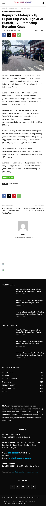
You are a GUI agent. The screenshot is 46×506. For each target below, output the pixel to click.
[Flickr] (23, 487)
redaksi (9, 30)
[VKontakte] (33, 487)
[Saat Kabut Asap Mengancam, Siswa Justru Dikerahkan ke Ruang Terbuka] (8, 292)
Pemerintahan (13, 8)
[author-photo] (23, 231)
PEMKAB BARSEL (25, 8)
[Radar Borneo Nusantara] (23, 2)
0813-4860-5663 (13, 453)
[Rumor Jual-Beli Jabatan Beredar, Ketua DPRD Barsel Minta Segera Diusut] (8, 304)
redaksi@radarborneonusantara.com (19, 458)
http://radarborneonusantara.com (23, 237)
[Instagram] (28, 487)
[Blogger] (12, 487)
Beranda (4, 8)
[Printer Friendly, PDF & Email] (8, 178)
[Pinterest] (14, 35)
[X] (9, 35)
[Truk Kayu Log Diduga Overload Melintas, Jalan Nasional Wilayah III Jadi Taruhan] (8, 315)
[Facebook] (4, 35)
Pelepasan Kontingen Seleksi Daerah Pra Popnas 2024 (34, 210)
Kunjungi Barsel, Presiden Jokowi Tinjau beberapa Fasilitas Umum (11, 211)
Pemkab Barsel (13, 183)
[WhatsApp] (19, 35)
